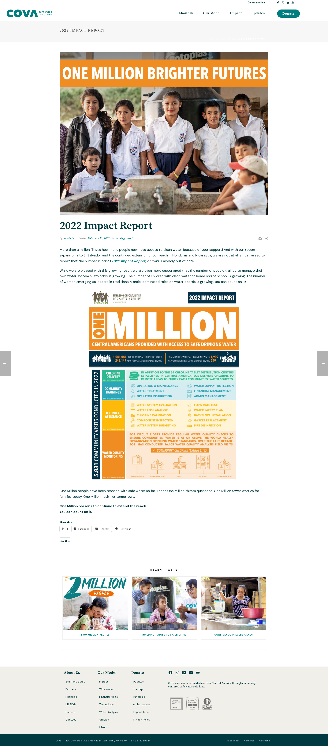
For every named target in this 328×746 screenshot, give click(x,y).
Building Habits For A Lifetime (164, 634)
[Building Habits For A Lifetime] (164, 603)
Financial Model (108, 696)
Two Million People (95, 634)
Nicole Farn (70, 238)
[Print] (260, 238)
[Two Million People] (95, 603)
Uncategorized (229, 39)
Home (213, 39)
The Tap (138, 689)
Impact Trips (141, 712)
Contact (70, 719)
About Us (186, 13)
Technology (106, 704)
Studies (104, 719)
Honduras (249, 740)
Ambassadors (141, 704)
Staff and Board (75, 681)
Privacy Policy (141, 719)
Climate (104, 727)
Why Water (106, 689)
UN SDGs (71, 704)
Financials (71, 696)
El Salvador (233, 740)
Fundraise (139, 696)
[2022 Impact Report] (164, 133)
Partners (70, 689)
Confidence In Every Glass (233, 634)
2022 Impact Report (128, 261)
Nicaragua (264, 740)
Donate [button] (288, 13)
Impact (236, 13)
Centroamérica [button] (256, 2)
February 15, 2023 (99, 238)
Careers (70, 712)
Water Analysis (108, 712)
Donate (137, 672)
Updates (258, 13)
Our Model (212, 13)
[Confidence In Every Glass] (233, 603)
